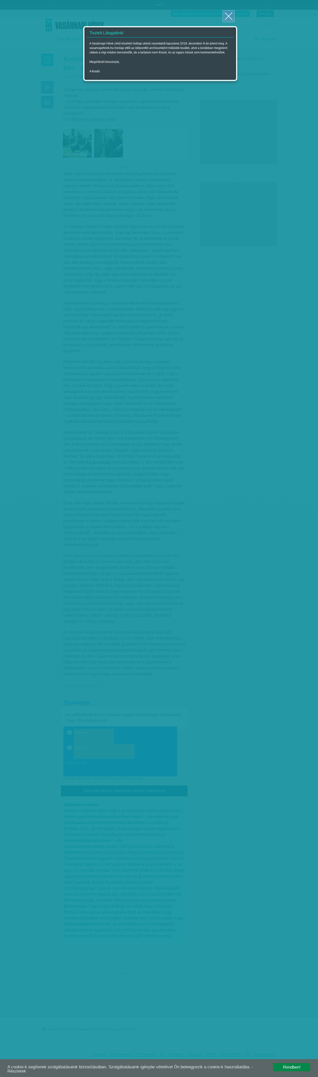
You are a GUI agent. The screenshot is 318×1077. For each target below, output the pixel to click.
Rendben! (292, 1067)
